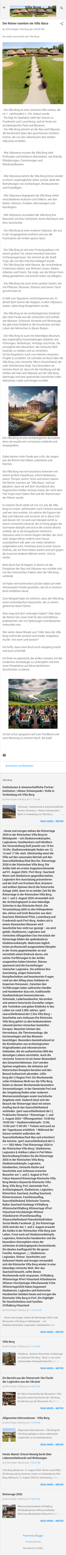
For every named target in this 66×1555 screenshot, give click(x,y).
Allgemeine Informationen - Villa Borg (25, 1418)
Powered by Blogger (33, 1535)
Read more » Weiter (52, 821)
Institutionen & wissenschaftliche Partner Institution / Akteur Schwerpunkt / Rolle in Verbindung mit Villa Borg (28, 791)
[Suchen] (62, 8)
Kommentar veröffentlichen (19, 766)
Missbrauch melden (33, 1548)
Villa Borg (33, 7)
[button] (62, 24)
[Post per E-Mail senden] (4, 756)
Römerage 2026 (12, 1494)
